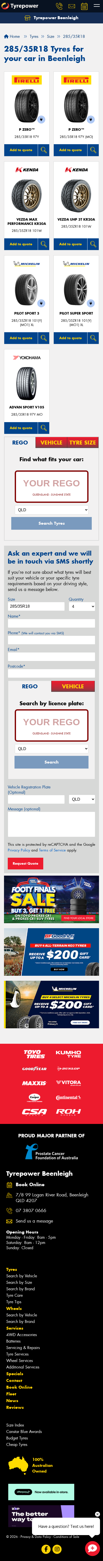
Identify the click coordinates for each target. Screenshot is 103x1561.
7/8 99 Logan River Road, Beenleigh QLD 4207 (52, 1198)
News (12, 1400)
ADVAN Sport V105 (26, 407)
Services (14, 1328)
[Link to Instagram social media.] (57, 1549)
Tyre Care (14, 1295)
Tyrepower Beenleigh (55, 17)
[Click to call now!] (59, 6)
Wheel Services (19, 1360)
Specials (14, 1373)
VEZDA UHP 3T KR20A (76, 219)
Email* (14, 649)
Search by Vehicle (21, 1276)
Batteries (13, 1341)
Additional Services (22, 1367)
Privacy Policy (19, 850)
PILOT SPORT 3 (26, 313)
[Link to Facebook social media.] (46, 1549)
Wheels (14, 1308)
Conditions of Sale (66, 1537)
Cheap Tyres (16, 1444)
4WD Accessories (21, 1334)
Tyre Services (17, 1354)
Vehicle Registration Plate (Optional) (29, 789)
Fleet (11, 1394)
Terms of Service (52, 850)
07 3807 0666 (31, 1211)
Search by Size (19, 1282)
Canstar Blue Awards (24, 1431)
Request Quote (25, 863)
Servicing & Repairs (23, 1347)
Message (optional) (24, 809)
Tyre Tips (13, 1301)
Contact (14, 1380)
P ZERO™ (26, 130)
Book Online (19, 1387)
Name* (14, 616)
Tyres (11, 1269)
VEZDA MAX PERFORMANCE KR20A (27, 221)
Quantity (76, 599)
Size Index (15, 1425)
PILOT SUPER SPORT (76, 313)
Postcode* (16, 666)
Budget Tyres (17, 1438)
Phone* (36, 633)
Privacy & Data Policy (35, 1537)
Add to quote (21, 150)
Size (11, 599)
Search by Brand (20, 1289)
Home (14, 36)
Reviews (15, 1407)
